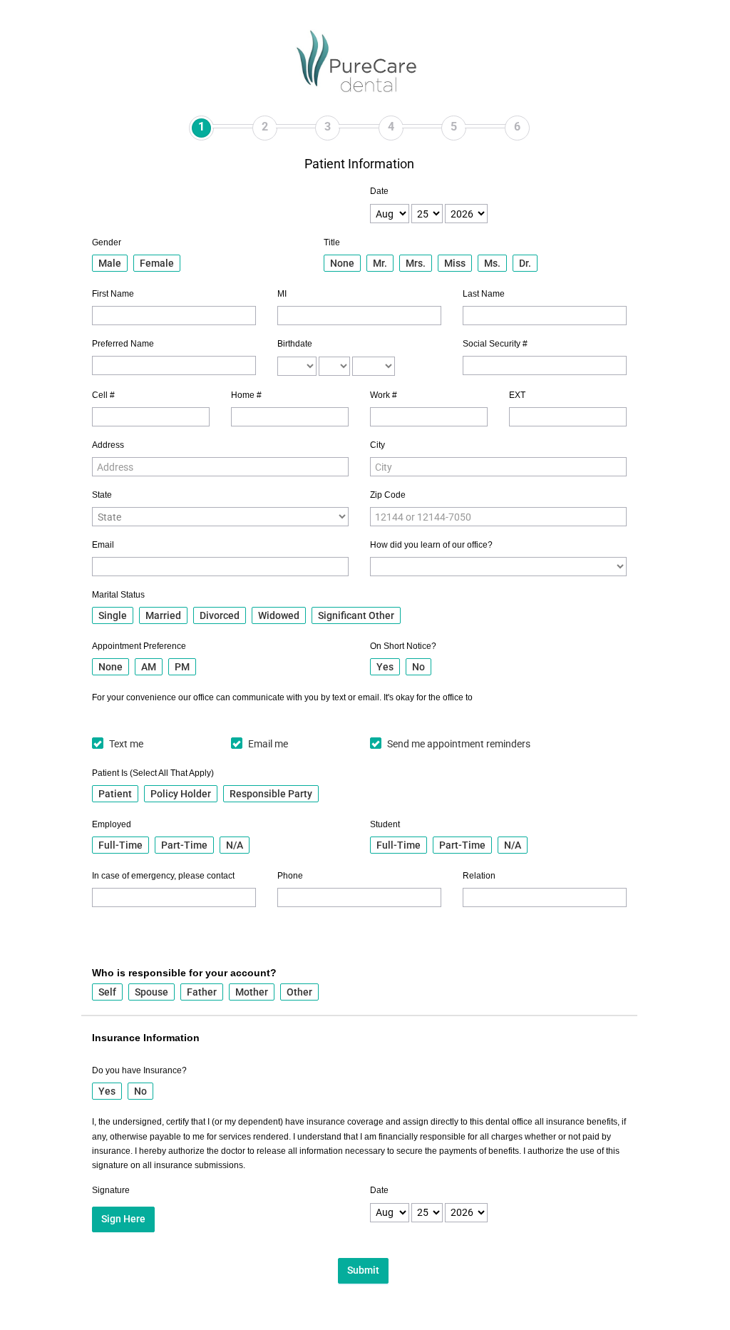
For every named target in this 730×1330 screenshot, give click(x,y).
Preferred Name (123, 344)
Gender (106, 242)
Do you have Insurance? (139, 1070)
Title (332, 242)
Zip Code (388, 495)
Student (385, 824)
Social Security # (495, 344)
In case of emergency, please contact (163, 876)
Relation (479, 876)
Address (108, 445)
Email (103, 545)
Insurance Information (146, 1037)
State (102, 495)
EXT (517, 395)
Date (379, 191)
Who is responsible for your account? (184, 972)
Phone (290, 876)
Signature (111, 1190)
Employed (111, 824)
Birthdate (294, 344)
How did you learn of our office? (431, 545)
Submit (363, 1270)
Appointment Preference (139, 646)
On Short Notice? (403, 646)
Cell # (103, 395)
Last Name (484, 294)
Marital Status (118, 595)
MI (282, 294)
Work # (383, 395)
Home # (246, 395)
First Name (113, 294)
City (377, 445)
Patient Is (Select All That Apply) (153, 773)
